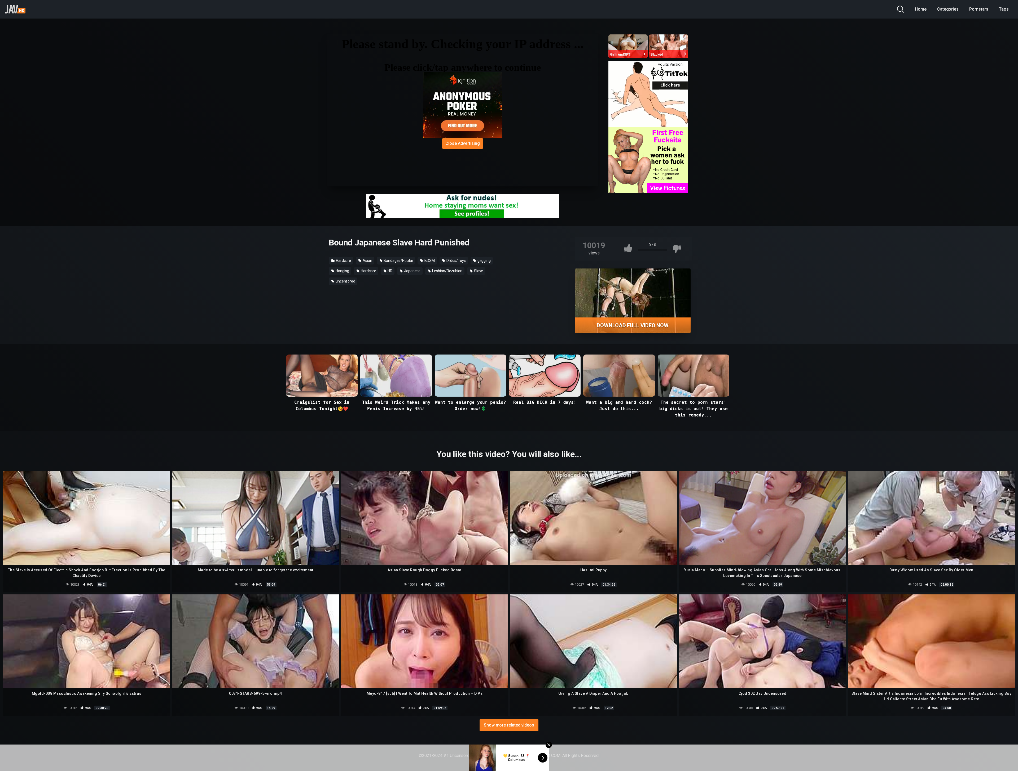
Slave (478, 271)
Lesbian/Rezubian (446, 271)
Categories (948, 9)
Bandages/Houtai (398, 260)
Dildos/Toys (456, 260)
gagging (484, 260)
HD (389, 271)
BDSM (429, 260)
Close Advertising (462, 143)
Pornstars (978, 9)
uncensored (345, 281)
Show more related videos (509, 725)
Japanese (411, 271)
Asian (367, 260)
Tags (1004, 9)
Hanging (342, 271)
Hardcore (343, 260)
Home (921, 9)
